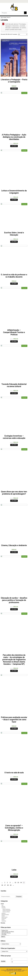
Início (2, 17)
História (3, 915)
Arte (2, 905)
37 (5, 885)
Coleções (4, 907)
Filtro (3, 961)
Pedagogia (4, 918)
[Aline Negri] (13, 934)
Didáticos (3, 913)
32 (15, 882)
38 (8, 885)
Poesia (3, 919)
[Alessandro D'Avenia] (13, 933)
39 (10, 885)
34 (21, 882)
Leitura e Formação (6, 910)
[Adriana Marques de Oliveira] (13, 931)
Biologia (3, 906)
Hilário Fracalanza (6, 909)
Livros (2, 903)
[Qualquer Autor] (13, 930)
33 (18, 882)
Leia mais (14, 88)
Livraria (4, 17)
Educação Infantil (5, 914)
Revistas (3, 922)
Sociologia (4, 920)
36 (2, 885)
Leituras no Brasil (6, 911)
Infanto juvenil (4, 917)
